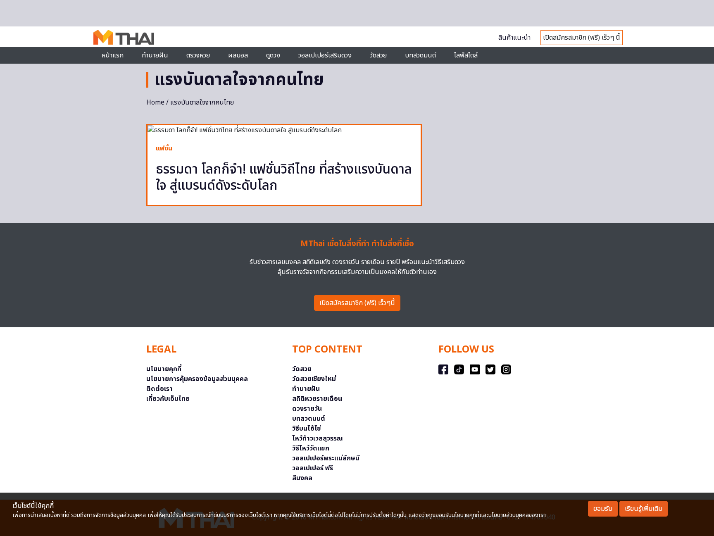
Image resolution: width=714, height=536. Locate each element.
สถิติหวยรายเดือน (317, 399)
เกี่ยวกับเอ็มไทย (168, 399)
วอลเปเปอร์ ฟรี (312, 468)
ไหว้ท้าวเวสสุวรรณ (317, 438)
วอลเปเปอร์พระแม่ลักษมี (325, 458)
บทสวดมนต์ (420, 55)
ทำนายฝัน (155, 55)
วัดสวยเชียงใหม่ (314, 379)
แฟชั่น (164, 148)
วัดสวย (378, 55)
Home (155, 102)
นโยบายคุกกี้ (163, 369)
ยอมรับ (602, 509)
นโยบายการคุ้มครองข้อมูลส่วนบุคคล (197, 379)
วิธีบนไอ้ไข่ (306, 429)
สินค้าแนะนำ (514, 38)
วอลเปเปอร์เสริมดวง (325, 55)
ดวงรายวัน (307, 409)
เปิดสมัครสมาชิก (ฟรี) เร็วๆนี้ (357, 303)
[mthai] (123, 37)
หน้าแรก (113, 55)
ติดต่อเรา (159, 389)
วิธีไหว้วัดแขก (310, 448)
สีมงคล (302, 478)
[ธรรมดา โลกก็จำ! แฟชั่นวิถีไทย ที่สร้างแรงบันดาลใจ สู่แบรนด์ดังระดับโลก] (284, 130)
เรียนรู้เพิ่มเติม (643, 509)
